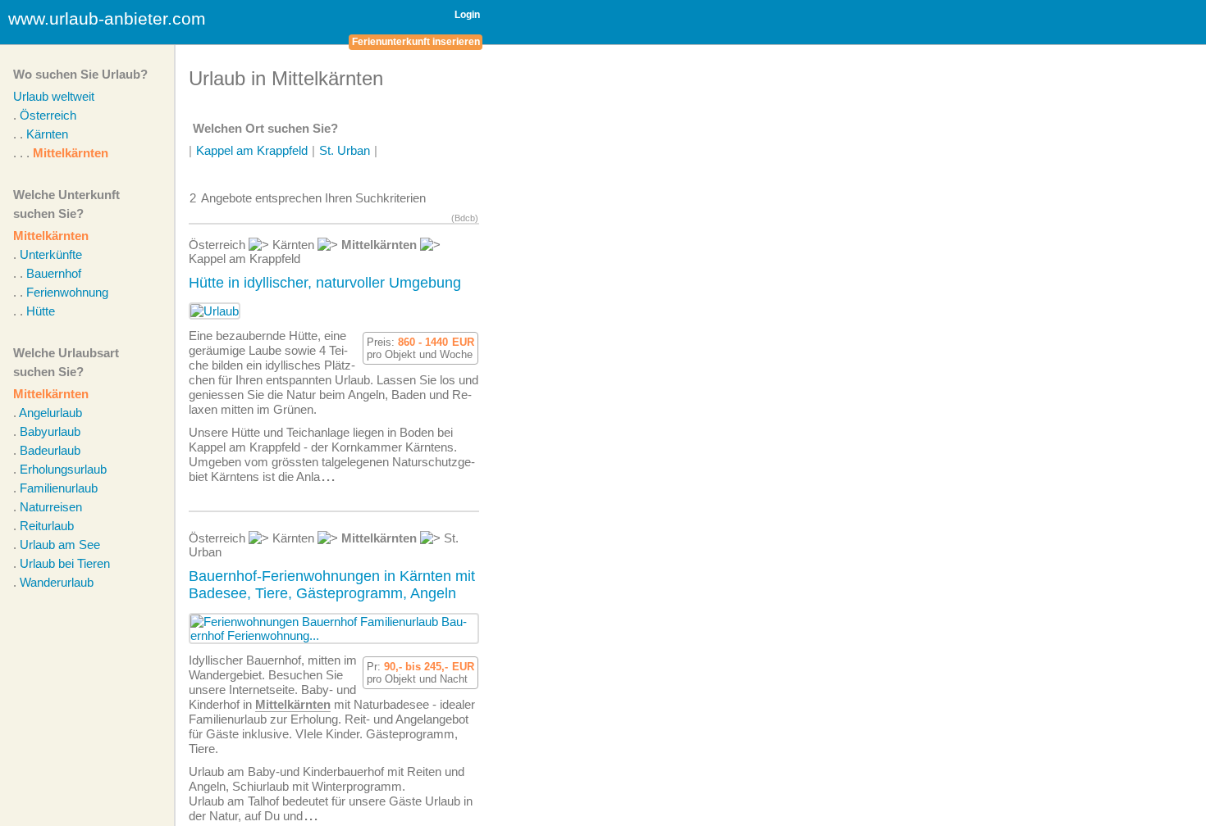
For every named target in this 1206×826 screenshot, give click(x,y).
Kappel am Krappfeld (252, 150)
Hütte (40, 311)
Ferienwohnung (67, 292)
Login (467, 14)
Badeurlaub (50, 450)
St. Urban (344, 150)
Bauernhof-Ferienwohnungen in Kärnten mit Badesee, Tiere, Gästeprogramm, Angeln (332, 584)
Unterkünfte (51, 254)
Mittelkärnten (70, 153)
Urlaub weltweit (53, 96)
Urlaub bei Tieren (65, 563)
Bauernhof (53, 273)
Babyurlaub (50, 431)
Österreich (48, 115)
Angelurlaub (50, 413)
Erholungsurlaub (63, 469)
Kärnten (47, 134)
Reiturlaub (47, 526)
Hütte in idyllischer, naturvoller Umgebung (325, 283)
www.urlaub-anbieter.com (107, 18)
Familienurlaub (59, 488)
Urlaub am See (60, 544)
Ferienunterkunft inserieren (416, 42)
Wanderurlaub (57, 582)
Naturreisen (51, 507)
